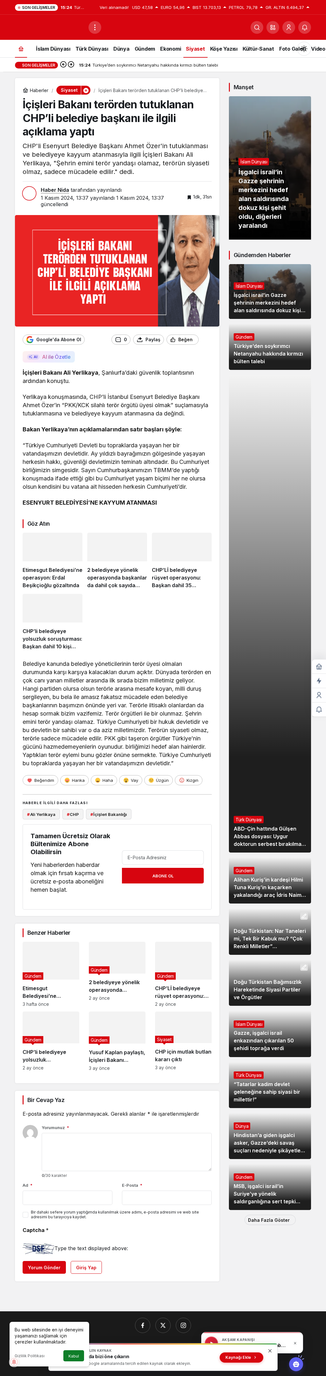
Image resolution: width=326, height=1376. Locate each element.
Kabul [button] (73, 1356)
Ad (27, 1185)
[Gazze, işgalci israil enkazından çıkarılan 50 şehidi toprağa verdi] (270, 1034)
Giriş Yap (86, 1267)
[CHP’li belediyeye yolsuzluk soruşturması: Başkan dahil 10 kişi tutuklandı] (52, 622)
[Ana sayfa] (21, 48)
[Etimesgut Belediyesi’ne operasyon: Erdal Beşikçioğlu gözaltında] (52, 561)
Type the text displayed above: (91, 1248)
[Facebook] (142, 1325)
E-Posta (132, 1185)
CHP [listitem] (73, 814)
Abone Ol (163, 875)
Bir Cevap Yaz (45, 1100)
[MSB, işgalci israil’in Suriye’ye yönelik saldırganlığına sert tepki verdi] (270, 1187)
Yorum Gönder (44, 1267)
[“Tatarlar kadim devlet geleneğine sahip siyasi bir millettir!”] (270, 1085)
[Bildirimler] (304, 27)
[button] (272, 27)
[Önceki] (63, 65)
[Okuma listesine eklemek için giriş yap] (206, 339)
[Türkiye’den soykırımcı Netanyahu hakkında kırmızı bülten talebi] (270, 347)
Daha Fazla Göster (269, 1220)
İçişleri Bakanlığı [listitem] (108, 814)
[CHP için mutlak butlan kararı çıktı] (183, 1041)
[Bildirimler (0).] (319, 709)
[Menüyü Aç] (95, 27)
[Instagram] (183, 1325)
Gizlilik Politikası (30, 1355)
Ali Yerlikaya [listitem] (41, 814)
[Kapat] (295, 1343)
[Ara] (257, 27)
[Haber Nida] (49, 27)
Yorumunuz (55, 1127)
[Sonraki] (71, 65)
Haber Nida (55, 190)
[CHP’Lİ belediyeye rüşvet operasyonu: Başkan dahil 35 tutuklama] (182, 561)
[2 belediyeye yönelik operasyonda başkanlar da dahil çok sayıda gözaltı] (117, 561)
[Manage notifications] (14, 1362)
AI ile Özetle (56, 357)
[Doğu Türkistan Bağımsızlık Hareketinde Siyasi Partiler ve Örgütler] (270, 983)
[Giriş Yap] (288, 27)
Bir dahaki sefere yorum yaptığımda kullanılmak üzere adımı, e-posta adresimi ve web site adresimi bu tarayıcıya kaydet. (115, 1214)
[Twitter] (163, 1325)
